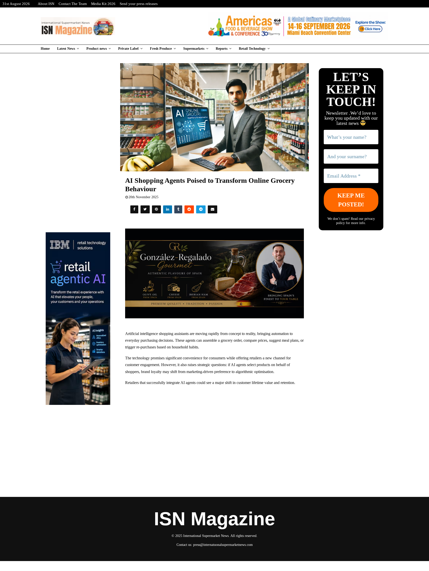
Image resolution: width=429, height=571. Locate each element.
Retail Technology (252, 48)
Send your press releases (139, 4)
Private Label (128, 48)
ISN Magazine (214, 518)
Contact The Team (73, 4)
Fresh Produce (161, 48)
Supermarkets (193, 48)
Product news (96, 48)
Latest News (66, 48)
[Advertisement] (214, 426)
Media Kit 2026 (103, 4)
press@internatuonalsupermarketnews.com (223, 545)
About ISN (46, 4)
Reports (221, 48)
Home (45, 48)
